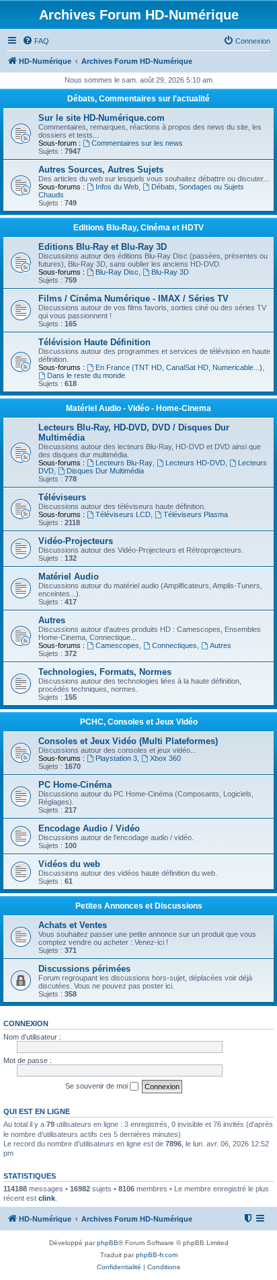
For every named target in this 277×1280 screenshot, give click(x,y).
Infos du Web (116, 187)
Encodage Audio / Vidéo (89, 828)
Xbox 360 (165, 758)
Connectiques (174, 645)
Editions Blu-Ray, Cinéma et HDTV (138, 227)
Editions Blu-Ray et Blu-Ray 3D (102, 247)
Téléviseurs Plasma (195, 514)
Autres (51, 620)
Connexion (25, 1023)
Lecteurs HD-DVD (195, 463)
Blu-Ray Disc (116, 272)
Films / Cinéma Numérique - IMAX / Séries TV (133, 298)
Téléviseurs (62, 497)
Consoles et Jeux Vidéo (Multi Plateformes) (128, 741)
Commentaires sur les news (137, 143)
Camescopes (117, 645)
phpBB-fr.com (156, 1255)
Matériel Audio (68, 577)
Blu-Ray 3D (170, 272)
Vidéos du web (69, 864)
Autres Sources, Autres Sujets (100, 170)
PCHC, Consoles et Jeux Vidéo (139, 722)
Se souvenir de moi (97, 1086)
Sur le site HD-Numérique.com (101, 118)
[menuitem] (35, 41)
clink (46, 1198)
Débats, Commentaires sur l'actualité (138, 98)
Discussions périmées (84, 969)
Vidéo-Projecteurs (75, 541)
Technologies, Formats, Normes (104, 672)
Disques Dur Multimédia (105, 471)
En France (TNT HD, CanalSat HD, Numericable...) (178, 367)
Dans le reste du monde (86, 375)
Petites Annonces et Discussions (138, 906)
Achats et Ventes (72, 925)
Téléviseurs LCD (123, 514)
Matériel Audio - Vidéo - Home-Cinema (138, 408)
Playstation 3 (116, 758)
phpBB (107, 1242)
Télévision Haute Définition (94, 342)
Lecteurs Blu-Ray (124, 463)
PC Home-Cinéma (75, 785)
